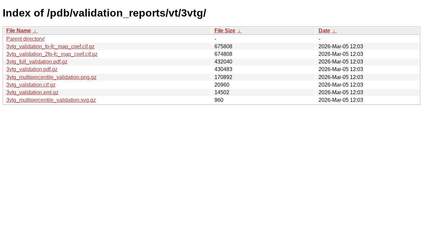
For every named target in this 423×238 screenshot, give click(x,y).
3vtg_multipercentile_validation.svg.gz (51, 100)
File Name (18, 30)
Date (324, 30)
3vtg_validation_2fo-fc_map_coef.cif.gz (51, 54)
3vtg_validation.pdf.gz (32, 69)
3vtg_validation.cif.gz (31, 85)
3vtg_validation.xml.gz (32, 92)
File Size (224, 30)
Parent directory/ (25, 39)
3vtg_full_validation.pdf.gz (36, 61)
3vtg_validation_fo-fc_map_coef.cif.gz (50, 46)
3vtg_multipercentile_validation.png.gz (51, 77)
